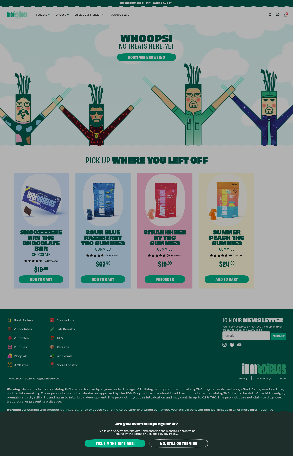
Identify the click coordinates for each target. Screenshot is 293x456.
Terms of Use (143, 433)
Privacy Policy (167, 433)
